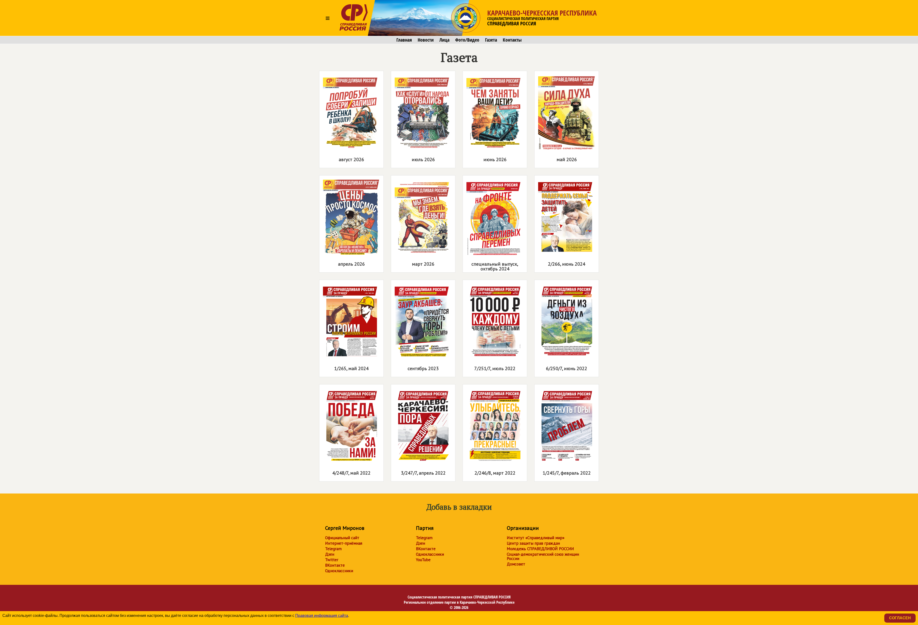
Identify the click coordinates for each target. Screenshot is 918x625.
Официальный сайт (342, 538)
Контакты (512, 40)
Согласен (900, 618)
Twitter (331, 560)
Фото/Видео (467, 40)
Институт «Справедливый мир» (535, 538)
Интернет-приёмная (343, 543)
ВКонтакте (335, 565)
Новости (426, 40)
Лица (444, 40)
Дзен (329, 554)
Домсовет (516, 564)
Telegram (333, 549)
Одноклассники (339, 571)
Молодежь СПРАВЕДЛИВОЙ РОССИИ (540, 549)
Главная (404, 40)
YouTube (423, 560)
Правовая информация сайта (321, 616)
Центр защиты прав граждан (533, 543)
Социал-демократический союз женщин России (543, 556)
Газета (491, 40)
